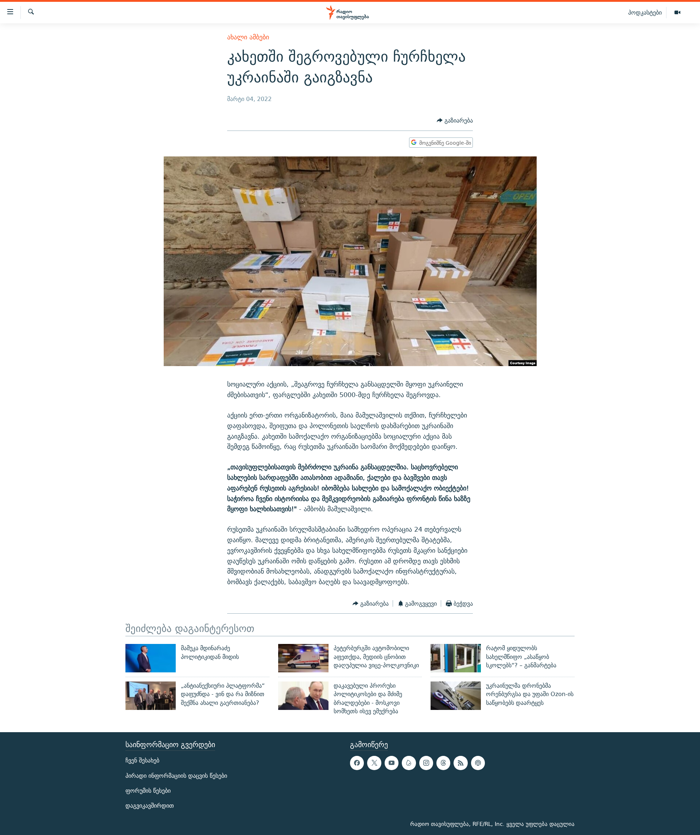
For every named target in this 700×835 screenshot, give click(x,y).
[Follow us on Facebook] (357, 763)
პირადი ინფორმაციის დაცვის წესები (176, 775)
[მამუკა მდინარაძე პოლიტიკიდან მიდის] (150, 658)
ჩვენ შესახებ (142, 760)
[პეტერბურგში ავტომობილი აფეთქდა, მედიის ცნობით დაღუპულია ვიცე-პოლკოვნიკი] (303, 658)
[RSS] (460, 763)
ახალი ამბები (248, 37)
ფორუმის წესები (148, 790)
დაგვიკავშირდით (149, 805)
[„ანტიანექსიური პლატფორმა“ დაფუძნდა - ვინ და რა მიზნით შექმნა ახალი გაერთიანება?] (150, 695)
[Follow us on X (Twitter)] (374, 763)
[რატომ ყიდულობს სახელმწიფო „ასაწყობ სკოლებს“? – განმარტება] (456, 658)
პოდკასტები (645, 12)
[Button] (455, 121)
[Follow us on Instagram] (426, 763)
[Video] (677, 13)
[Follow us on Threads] (443, 763)
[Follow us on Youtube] (391, 763)
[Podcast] (478, 763)
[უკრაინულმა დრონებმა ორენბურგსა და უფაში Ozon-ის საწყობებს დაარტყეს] (456, 695)
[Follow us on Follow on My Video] (409, 763)
